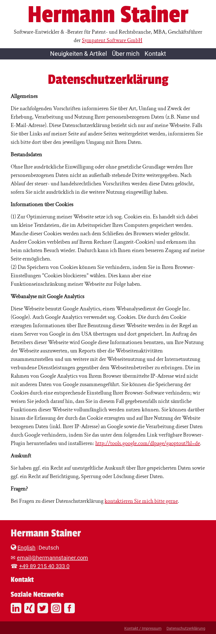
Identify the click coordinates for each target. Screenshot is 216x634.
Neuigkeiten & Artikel (78, 53)
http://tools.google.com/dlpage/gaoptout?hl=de (147, 443)
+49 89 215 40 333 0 (44, 566)
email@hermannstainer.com (52, 557)
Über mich (126, 53)
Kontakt (155, 53)
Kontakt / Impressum (142, 628)
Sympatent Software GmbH (112, 40)
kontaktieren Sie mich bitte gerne (141, 501)
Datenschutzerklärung (185, 628)
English (26, 547)
